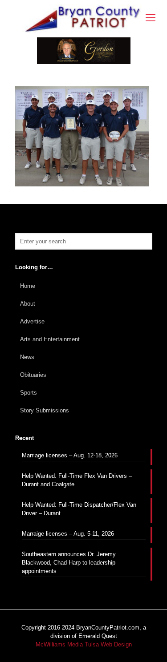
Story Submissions (44, 410)
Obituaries (33, 374)
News (27, 357)
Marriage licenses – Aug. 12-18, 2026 (70, 455)
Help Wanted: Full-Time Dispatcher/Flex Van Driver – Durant (79, 509)
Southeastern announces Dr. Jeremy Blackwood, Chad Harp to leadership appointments (69, 562)
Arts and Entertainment (50, 339)
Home (27, 286)
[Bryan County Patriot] (83, 18)
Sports (28, 392)
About (27, 303)
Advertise (32, 321)
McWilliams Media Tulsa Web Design (84, 644)
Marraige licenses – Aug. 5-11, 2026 (68, 533)
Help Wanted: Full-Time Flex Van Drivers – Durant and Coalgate (77, 480)
